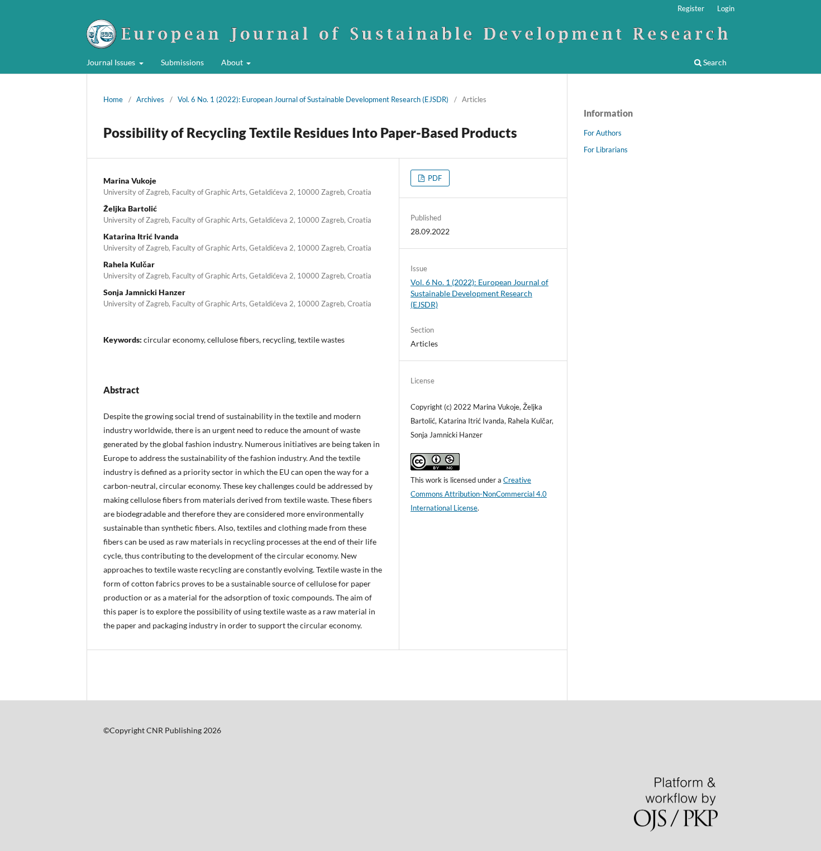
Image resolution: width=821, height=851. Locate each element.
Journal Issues (112, 62)
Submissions (182, 62)
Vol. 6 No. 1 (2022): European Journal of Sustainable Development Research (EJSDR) (313, 99)
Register (690, 8)
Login (725, 8)
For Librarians (606, 149)
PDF (434, 178)
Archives (150, 99)
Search (714, 62)
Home (113, 99)
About (233, 62)
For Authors (603, 132)
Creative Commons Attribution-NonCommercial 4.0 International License (478, 493)
